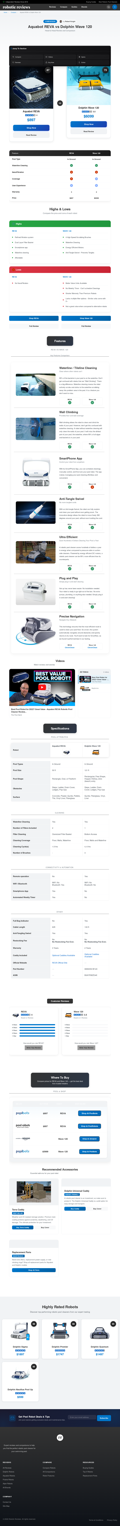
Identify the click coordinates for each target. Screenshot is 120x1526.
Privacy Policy (112, 1520)
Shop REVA (34, 318)
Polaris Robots (8, 1479)
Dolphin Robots (8, 1471)
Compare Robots (49, 1468)
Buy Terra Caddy (22, 1227)
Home (5, 12)
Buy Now (51, 62)
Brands (84, 7)
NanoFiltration (18, 172)
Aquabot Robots (9, 1475)
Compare (63, 7)
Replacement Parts (90, 1475)
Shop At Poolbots (90, 1113)
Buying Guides (91, 2)
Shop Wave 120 (86, 318)
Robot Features (48, 1475)
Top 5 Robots (88, 1471)
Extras (83, 62)
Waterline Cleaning (20, 165)
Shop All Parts (33, 1270)
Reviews (52, 7)
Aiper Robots (8, 1483)
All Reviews (7, 1468)
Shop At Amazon (89, 1138)
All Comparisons (49, 1471)
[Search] (108, 7)
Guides (74, 7)
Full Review (34, 326)
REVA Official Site (59, 962)
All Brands (7, 1487)
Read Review (31, 135)
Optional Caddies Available (63, 955)
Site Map (6, 1506)
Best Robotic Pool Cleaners (108, 2)
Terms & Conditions (96, 1520)
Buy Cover (45, 1227)
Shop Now (31, 127)
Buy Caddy (75, 1209)
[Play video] (42, 687)
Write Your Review (34, 1048)
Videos (50, 57)
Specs (83, 57)
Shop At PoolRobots (89, 1126)
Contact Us (7, 1502)
